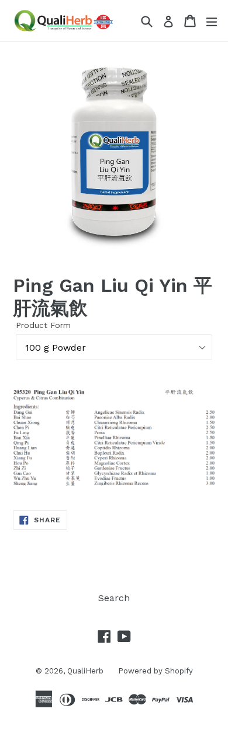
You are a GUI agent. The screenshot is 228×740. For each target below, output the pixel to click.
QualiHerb (85, 670)
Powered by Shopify (155, 670)
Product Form (43, 325)
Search (114, 597)
